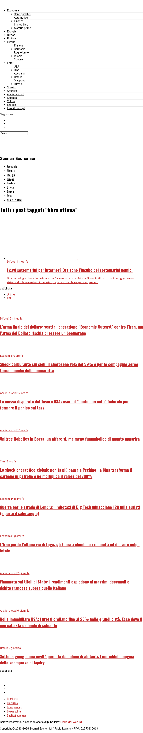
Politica (11, 38)
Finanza (18, 21)
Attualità (12, 91)
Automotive (21, 17)
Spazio (11, 87)
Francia (18, 45)
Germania (19, 49)
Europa (11, 42)
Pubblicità (12, 699)
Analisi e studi (15, 94)
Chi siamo (12, 703)
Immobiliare (21, 24)
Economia (13, 10)
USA (16, 66)
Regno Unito (21, 52)
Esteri (10, 63)
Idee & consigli (16, 108)
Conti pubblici (22, 14)
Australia (19, 73)
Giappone (19, 80)
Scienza (12, 98)
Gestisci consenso (16, 715)
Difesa (11, 35)
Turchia (18, 84)
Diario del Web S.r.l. (72, 722)
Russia (18, 56)
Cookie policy (14, 711)
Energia (11, 31)
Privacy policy (14, 707)
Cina (16, 70)
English (11, 104)
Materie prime (22, 28)
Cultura (11, 101)
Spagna (18, 59)
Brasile (18, 77)
